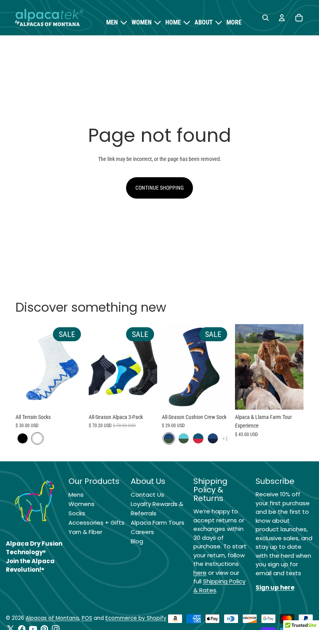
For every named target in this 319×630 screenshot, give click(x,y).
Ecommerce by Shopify (136, 618)
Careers (142, 532)
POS (87, 618)
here (200, 573)
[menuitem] (234, 23)
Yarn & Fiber (85, 532)
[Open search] (265, 17)
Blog (137, 541)
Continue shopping (159, 188)
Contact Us (147, 494)
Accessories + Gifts (96, 522)
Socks (76, 513)
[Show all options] (225, 438)
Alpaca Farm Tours (157, 522)
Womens (81, 504)
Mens (76, 494)
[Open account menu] (281, 17)
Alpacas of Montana (52, 618)
